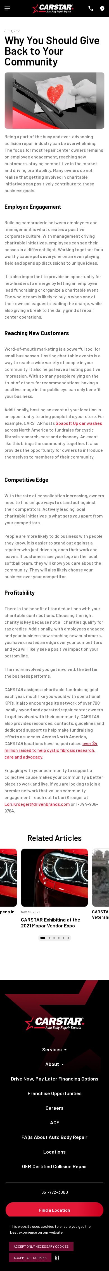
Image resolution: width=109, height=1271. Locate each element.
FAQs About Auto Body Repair (54, 1137)
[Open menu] (7, 8)
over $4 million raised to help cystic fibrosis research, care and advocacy (51, 750)
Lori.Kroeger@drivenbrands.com (37, 804)
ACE (54, 1122)
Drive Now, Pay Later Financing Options (54, 1078)
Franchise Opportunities (55, 1093)
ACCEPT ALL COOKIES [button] (30, 1257)
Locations (54, 1152)
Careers (54, 1108)
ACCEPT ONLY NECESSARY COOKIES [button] (41, 1246)
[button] (58, 1257)
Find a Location (54, 1210)
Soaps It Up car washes (79, 423)
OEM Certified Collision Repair (54, 1166)
